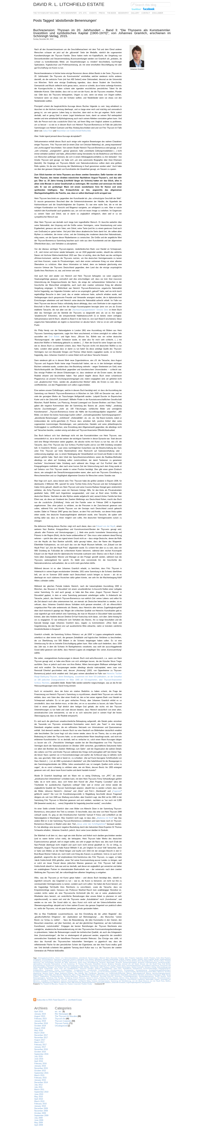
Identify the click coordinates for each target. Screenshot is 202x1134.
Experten (58, 965)
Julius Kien (47, 131)
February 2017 (40, 1044)
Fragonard (117, 791)
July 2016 (38, 1056)
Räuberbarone (84, 976)
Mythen (129, 973)
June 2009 (38, 1120)
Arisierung (66, 959)
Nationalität (48, 975)
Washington (37, 982)
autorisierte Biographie (61, 961)
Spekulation (134, 978)
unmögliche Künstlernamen (50, 981)
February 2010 (40, 1104)
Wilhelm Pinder (66, 982)
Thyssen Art (63, 984)
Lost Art (93, 971)
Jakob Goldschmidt (46, 968)
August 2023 (39, 1016)
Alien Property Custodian (134, 958)
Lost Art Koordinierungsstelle (107, 971)
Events (93, 13)
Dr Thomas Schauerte (84, 964)
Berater (134, 961)
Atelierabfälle (113, 959)
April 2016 (38, 1061)
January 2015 (40, 1080)
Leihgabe (69, 971)
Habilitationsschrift (77, 967)
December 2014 (41, 1082)
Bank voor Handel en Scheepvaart (82, 961)
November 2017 (41, 1037)
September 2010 (41, 1092)
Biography (123, 13)
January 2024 (40, 1014)
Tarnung (64, 979)
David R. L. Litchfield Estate (68, 4)
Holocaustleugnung (163, 967)
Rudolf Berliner (160, 976)
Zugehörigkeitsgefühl (133, 982)
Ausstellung (37, 961)
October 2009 (40, 1113)
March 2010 (39, 1101)
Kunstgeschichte (79, 970)
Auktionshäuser (165, 959)
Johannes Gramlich (86, 968)
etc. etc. (83, 13)
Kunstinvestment (116, 970)
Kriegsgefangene (164, 968)
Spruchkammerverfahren (147, 978)
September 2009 (41, 1115)
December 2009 (41, 1108)
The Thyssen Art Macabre (46, 13)
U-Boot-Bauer (131, 979)
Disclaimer (157, 13)
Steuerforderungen (163, 978)
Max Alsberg (79, 973)
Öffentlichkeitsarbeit (88, 975)
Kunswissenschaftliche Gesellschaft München (49, 971)
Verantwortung (72, 981)
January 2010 (40, 1106)
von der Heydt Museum (140, 981)
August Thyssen (125, 959)
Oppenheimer (115, 975)
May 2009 (38, 1122)
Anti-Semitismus (47, 959)
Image (35, 968)
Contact (146, 13)
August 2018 (39, 1028)
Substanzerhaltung (53, 979)
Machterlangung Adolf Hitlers (146, 971)
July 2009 (38, 1118)
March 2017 (39, 1042)
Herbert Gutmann (138, 967)
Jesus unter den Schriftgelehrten (91, 824)
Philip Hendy (166, 975)
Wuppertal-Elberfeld (89, 982)
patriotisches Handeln (136, 975)
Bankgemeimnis (100, 961)
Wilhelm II (57, 982)
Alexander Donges (117, 958)
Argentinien (58, 959)
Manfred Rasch (48, 973)
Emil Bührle (54, 336)
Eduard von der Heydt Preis (150, 964)
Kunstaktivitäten (66, 970)
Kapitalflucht (127, 968)
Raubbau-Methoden (71, 976)
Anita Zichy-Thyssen (163, 958)
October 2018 (40, 1026)
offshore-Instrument (103, 975)
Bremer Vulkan (159, 961)
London (86, 971)
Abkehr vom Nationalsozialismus (66, 958)
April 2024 (38, 1011)
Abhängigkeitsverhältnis (46, 958)
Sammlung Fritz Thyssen (55, 978)
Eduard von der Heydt (105, 526)
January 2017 (40, 1047)
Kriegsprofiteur (38, 970)
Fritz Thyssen (111, 965)
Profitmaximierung (56, 976)
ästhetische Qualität (102, 959)
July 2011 (38, 1087)
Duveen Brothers (108, 964)
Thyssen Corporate (73, 984)
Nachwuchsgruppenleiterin (161, 973)
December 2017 (41, 1035)
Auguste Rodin (153, 959)
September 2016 (41, 1054)
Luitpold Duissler (129, 971)
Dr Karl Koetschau (67, 964)
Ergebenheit (50, 965)
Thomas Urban (92, 979)
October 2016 (40, 1052)
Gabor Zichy (121, 965)
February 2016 (40, 1063)
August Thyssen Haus (139, 959)
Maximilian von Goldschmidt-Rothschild (74, 131)
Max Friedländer (90, 973)
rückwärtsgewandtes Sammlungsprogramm (138, 976)
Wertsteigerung (47, 982)
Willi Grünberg (76, 982)
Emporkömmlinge (39, 965)
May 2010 (38, 1096)
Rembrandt (94, 976)
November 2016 (41, 1049)
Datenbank (73, 962)
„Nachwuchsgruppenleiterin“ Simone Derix (90, 310)
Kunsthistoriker (103, 970)
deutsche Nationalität (106, 962)
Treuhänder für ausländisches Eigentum (112, 979)
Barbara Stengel (112, 961)
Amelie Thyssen (149, 958)
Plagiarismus (44, 976)
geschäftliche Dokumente (150, 965)
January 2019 (40, 1021)
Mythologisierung (139, 973)
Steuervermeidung (39, 979)
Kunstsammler (129, 970)
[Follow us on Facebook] (149, 10)
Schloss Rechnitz (105, 978)
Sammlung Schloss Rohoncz (75, 978)
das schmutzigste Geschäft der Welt (55, 962)
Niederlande (67, 975)
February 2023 (40, 1018)
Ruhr (168, 976)
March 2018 (39, 1033)
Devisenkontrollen (164, 962)
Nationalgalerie (38, 975)
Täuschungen (72, 979)
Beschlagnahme (147, 961)
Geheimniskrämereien (133, 965)
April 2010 (38, 1099)
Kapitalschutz (137, 968)
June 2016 (38, 1059)
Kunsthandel (92, 970)
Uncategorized (61, 1026)
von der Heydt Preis (157, 981)
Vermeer (94, 981)
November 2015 (41, 1068)
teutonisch (81, 979)
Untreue (63, 981)
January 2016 (40, 1066)
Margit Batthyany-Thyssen (64, 973)
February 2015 (40, 1078)
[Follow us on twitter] (136, 10)
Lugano (120, 971)
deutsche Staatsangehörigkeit (126, 962)
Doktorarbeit (55, 964)
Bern (139, 961)
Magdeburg (37, 973)
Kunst (57, 970)
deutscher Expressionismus (147, 962)
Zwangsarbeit (146, 982)
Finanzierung (93, 965)
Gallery (135, 13)
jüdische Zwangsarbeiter (103, 968)
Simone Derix (124, 978)
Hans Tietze (94, 967)
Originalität (124, 975)
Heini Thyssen (104, 967)
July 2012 (38, 1085)
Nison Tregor (76, 975)
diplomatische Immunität (41, 964)
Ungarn (156, 979)
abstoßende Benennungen (88, 958)
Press (102, 13)
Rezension (118, 976)
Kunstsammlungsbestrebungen (159, 970)
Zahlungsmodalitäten (103, 982)
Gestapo (51, 967)
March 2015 (39, 1075)
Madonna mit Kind (105, 818)
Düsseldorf (96, 964)
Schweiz (115, 978)
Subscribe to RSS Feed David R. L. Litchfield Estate (59, 1000)
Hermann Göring (150, 967)
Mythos (148, 973)
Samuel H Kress (92, 978)
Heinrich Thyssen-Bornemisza (120, 967)
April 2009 (38, 1125)
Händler (86, 967)
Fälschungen (84, 965)
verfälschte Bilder (85, 981)
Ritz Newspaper (69, 13)
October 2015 (40, 1070)
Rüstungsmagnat (39, 978)
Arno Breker (89, 959)
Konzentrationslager (150, 968)
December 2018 (41, 1023)
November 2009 (41, 1111)
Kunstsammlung (141, 970)
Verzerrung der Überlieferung (121, 981)
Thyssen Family (86, 984)
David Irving (82, 962)
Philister (35, 976)
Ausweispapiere (47, 961)
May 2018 (38, 1030)
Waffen (167, 981)
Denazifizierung (93, 962)
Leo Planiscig (78, 971)
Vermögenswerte (104, 981)
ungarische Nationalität (145, 979)
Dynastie (118, 964)
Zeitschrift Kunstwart (118, 982)
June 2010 (38, 1094)
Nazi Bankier (57, 975)
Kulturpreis (48, 970)
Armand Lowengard (77, 959)
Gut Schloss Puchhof (62, 967)
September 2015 (41, 1073)
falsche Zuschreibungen (70, 965)
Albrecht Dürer (104, 958)
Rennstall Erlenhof (106, 976)
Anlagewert (37, 959)
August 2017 (39, 1040)
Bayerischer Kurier (125, 961)
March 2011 (39, 1089)
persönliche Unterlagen (153, 975)
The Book (111, 13)
